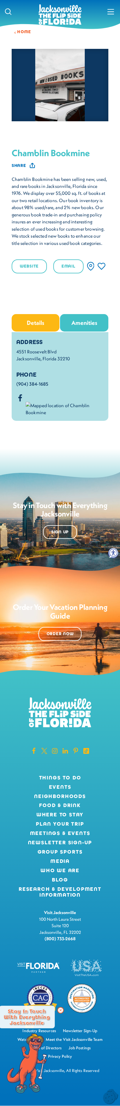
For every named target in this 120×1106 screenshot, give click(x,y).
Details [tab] (35, 322)
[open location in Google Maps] (65, 408)
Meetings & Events (60, 833)
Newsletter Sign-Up (60, 843)
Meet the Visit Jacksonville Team (74, 1039)
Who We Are (60, 871)
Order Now (60, 633)
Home (24, 31)
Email (68, 266)
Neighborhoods (60, 796)
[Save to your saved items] (101, 266)
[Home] (60, 15)
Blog (60, 880)
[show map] (90, 266)
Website (29, 266)
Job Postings (79, 1047)
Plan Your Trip (60, 824)
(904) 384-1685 (32, 384)
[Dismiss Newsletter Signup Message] (60, 1010)
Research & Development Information (60, 892)
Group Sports (60, 852)
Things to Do (60, 778)
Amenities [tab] (84, 322)
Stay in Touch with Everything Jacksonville (27, 1017)
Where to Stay (60, 814)
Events (60, 787)
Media (60, 861)
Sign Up (60, 532)
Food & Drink (60, 805)
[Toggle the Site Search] (8, 11)
